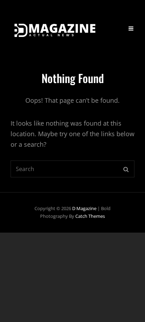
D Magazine (84, 208)
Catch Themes (90, 216)
